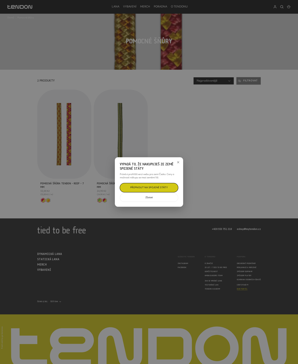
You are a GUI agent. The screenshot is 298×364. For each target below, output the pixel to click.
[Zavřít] (178, 162)
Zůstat (149, 197)
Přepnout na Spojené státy (149, 187)
